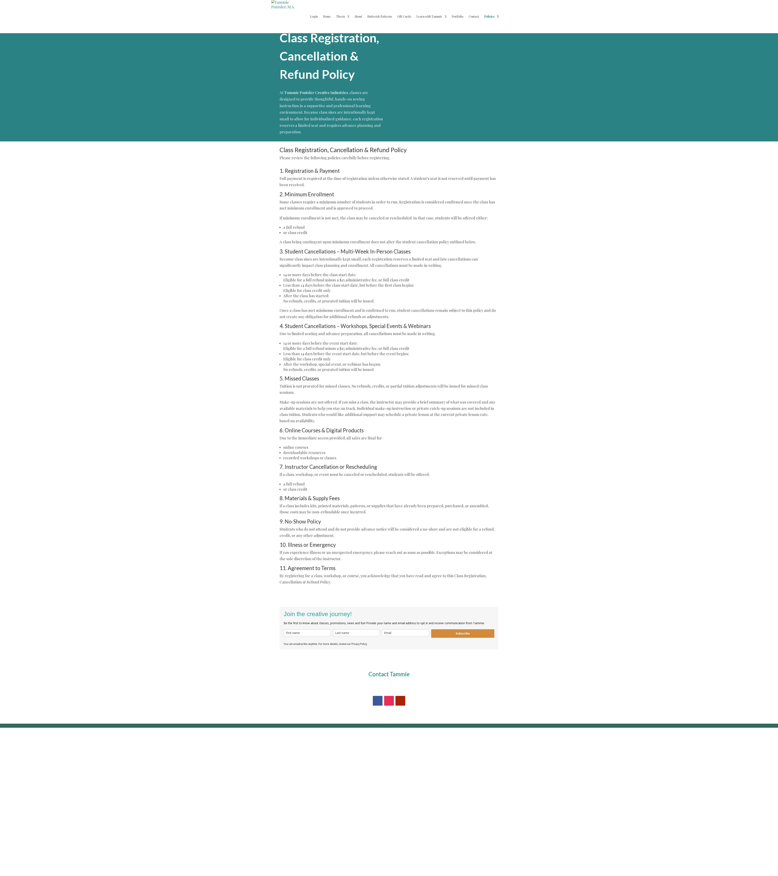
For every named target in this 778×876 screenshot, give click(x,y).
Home (327, 16)
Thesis (340, 16)
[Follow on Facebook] (378, 701)
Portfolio (457, 16)
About (358, 16)
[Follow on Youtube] (400, 701)
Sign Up (29, 866)
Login (314, 16)
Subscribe (463, 633)
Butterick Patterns (379, 16)
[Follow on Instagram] (389, 701)
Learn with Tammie (429, 16)
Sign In (42, 866)
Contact (474, 16)
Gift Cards (404, 16)
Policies (489, 16)
